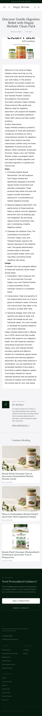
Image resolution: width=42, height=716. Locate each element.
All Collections (6, 650)
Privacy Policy (6, 692)
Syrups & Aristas (7, 668)
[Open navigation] (4, 7)
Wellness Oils (6, 657)
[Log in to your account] (34, 7)
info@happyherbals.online (10, 639)
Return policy (6, 689)
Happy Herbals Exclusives (10, 653)
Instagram (26, 650)
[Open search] (9, 7)
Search (4, 678)
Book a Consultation (19, 425)
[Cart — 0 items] (38, 7)
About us (4, 685)
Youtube (25, 653)
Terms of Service (7, 696)
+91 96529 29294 (7, 636)
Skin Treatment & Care (8, 664)
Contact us (5, 700)
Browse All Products (21, 608)
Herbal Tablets (6, 661)
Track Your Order (7, 682)
